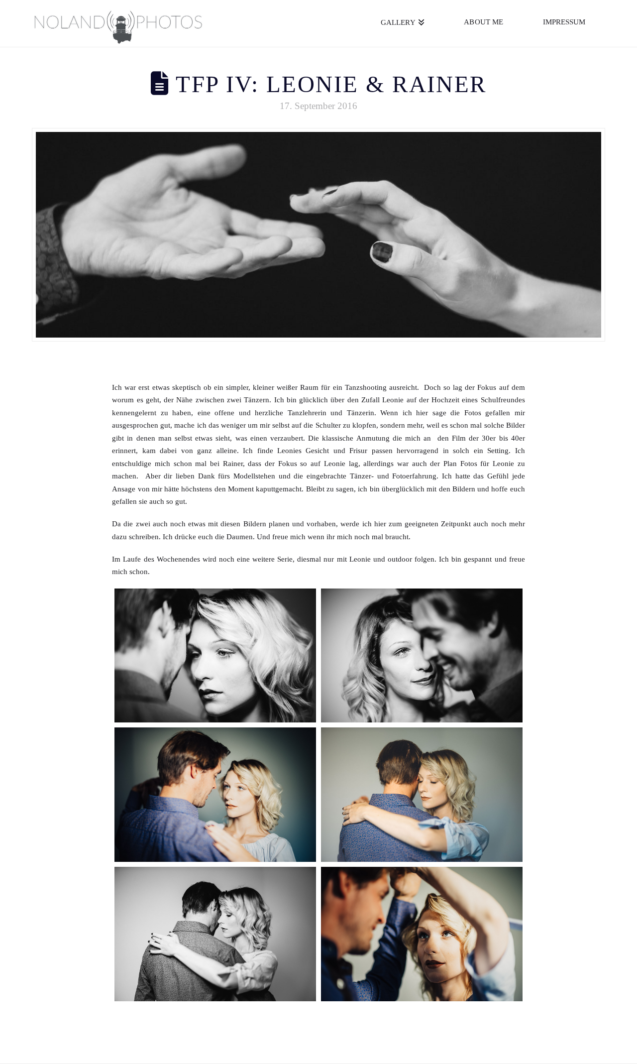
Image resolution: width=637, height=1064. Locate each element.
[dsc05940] (215, 656)
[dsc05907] (215, 934)
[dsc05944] (422, 656)
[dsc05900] (422, 794)
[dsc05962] (422, 934)
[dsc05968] (215, 794)
